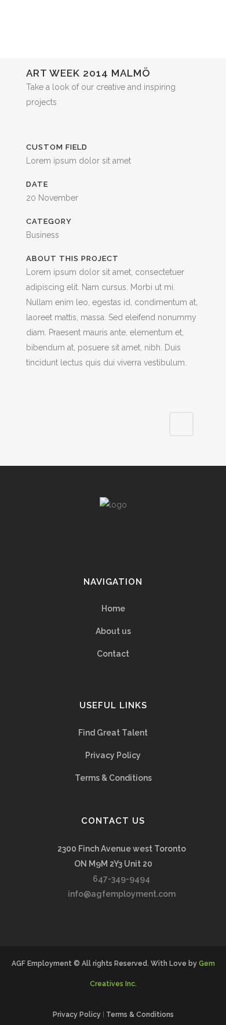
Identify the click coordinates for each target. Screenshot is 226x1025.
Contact (113, 653)
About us (113, 631)
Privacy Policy (113, 755)
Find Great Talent (113, 732)
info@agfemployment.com (122, 894)
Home (113, 608)
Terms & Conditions (113, 778)
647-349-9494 (121, 878)
